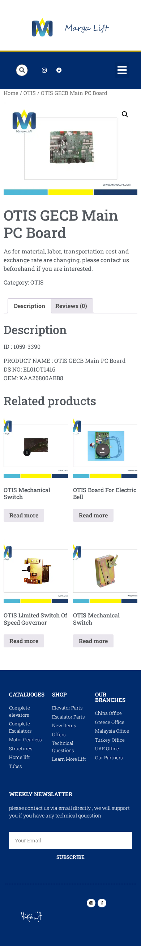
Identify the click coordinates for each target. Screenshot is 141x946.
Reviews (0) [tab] (71, 305)
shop (59, 694)
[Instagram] (44, 70)
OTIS (30, 93)
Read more (23, 515)
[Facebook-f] (102, 903)
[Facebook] (59, 70)
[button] (122, 70)
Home (11, 93)
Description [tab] (29, 305)
